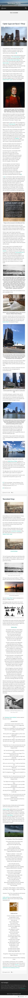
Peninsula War (12, 124)
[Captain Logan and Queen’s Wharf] (14, 36)
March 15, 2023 (7, 492)
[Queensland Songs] (14, 507)
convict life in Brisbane (16, 531)
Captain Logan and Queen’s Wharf (14, 24)
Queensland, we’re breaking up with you (11, 967)
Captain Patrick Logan (7, 79)
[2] (21, 174)
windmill (4, 251)
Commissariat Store (19, 252)
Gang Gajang (10, 815)
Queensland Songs (9, 499)
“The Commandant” (16, 57)
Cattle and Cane (6, 897)
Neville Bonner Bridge (12, 461)
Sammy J (17, 964)
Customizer (22, 988)
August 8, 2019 (7, 972)
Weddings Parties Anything (10, 717)
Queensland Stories (14, 3)
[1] (3, 482)
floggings (17, 138)
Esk (4, 176)
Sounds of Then (6, 809)
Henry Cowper (6, 63)
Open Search (26, 8)
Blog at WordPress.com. (14, 993)
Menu (4, 8)
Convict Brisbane (14, 551)
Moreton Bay (14, 627)
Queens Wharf (10, 598)
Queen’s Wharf (6, 322)
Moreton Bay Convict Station (13, 60)
